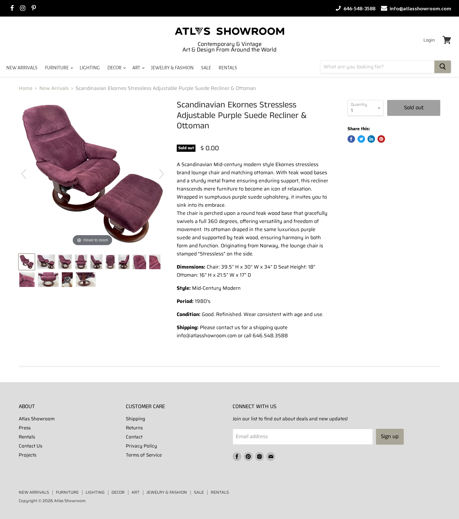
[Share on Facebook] (351, 139)
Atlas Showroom (37, 419)
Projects (27, 455)
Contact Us (30, 446)
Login (429, 40)
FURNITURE (57, 67)
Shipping (135, 419)
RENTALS (228, 67)
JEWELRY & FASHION (172, 67)
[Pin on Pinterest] (381, 139)
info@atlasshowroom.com (420, 8)
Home (25, 88)
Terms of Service (144, 455)
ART (136, 67)
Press (25, 428)
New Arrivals (54, 88)
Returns (134, 428)
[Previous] (24, 174)
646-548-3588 (359, 8)
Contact (134, 437)
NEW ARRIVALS (21, 67)
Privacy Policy (141, 446)
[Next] (161, 174)
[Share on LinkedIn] (371, 139)
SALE (206, 67)
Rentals (27, 437)
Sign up (390, 436)
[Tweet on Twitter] (361, 139)
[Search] (442, 67)
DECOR (114, 67)
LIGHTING (90, 67)
